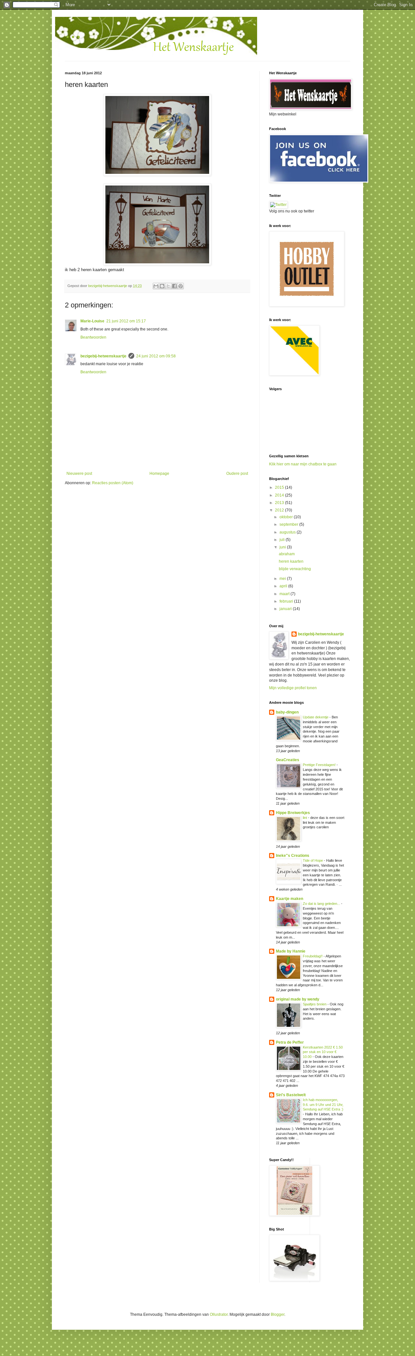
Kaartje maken (289, 898)
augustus (288, 532)
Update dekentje (316, 717)
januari (286, 608)
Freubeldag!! (313, 956)
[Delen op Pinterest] (180, 286)
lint (305, 818)
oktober (286, 517)
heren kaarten (291, 561)
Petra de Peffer (290, 1042)
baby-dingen (287, 712)
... (73, 31)
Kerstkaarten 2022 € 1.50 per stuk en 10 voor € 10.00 (323, 1052)
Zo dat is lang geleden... (322, 904)
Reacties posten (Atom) (112, 483)
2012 (280, 510)
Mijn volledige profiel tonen (293, 688)
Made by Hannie (290, 951)
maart (284, 594)
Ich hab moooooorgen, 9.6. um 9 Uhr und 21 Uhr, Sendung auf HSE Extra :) (323, 1104)
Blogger (277, 1314)
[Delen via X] (168, 286)
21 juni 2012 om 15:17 (126, 321)
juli (282, 539)
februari (286, 601)
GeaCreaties (287, 760)
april (283, 586)
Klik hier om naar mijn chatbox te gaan (303, 464)
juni (283, 547)
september (289, 524)
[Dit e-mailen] (156, 286)
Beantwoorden (93, 337)
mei (283, 578)
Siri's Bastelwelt (291, 1095)
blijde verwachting (295, 569)
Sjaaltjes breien (315, 1004)
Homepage (159, 473)
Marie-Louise (92, 321)
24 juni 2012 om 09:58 (156, 356)
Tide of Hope (313, 860)
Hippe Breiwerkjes (293, 812)
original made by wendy (297, 999)
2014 (280, 495)
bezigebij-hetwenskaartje (103, 356)
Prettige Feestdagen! (320, 765)
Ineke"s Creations (292, 855)
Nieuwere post (79, 473)
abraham (287, 554)
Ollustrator (219, 1314)
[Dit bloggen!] (162, 286)
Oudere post (237, 473)
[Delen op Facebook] (174, 286)
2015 (280, 487)
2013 (280, 502)
